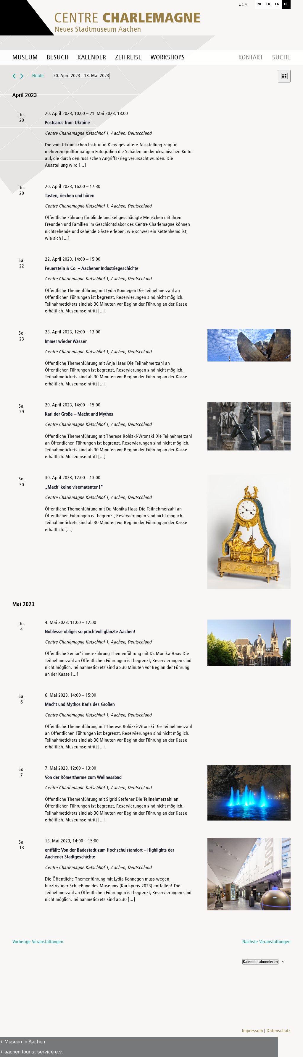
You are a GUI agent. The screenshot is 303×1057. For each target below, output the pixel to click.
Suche (281, 57)
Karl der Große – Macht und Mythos (79, 414)
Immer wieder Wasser (66, 341)
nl (259, 4)
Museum (25, 57)
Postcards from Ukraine (67, 123)
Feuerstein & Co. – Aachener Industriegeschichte (91, 268)
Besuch (58, 57)
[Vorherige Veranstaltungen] (14, 76)
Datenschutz (279, 1031)
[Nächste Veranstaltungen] (21, 76)
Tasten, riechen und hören (69, 196)
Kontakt (250, 57)
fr (268, 4)
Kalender (92, 57)
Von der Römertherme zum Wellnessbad (83, 777)
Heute (38, 76)
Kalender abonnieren (260, 962)
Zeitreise (128, 57)
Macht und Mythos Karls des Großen (80, 704)
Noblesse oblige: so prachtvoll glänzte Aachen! (90, 632)
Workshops (168, 57)
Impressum (252, 1031)
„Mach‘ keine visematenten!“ (74, 487)
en (277, 4)
